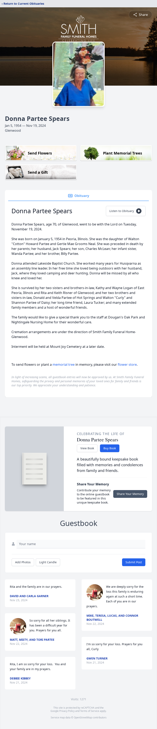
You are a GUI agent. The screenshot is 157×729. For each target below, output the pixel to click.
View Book (87, 448)
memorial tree (64, 364)
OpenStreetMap (83, 717)
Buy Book (109, 448)
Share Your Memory (130, 494)
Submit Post (134, 562)
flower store (127, 364)
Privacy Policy (67, 711)
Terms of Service (89, 711)
